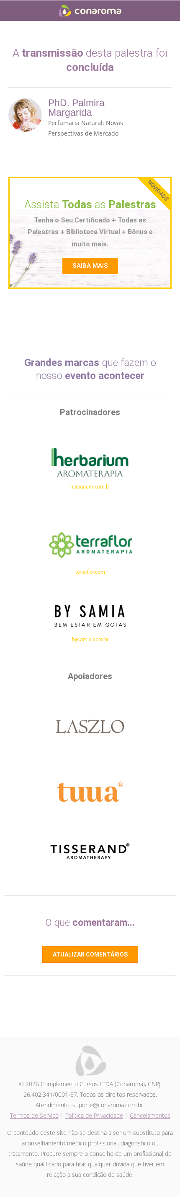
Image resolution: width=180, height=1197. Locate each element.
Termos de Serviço (34, 1115)
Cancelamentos (150, 1115)
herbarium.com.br (90, 487)
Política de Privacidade (94, 1115)
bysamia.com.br (90, 640)
